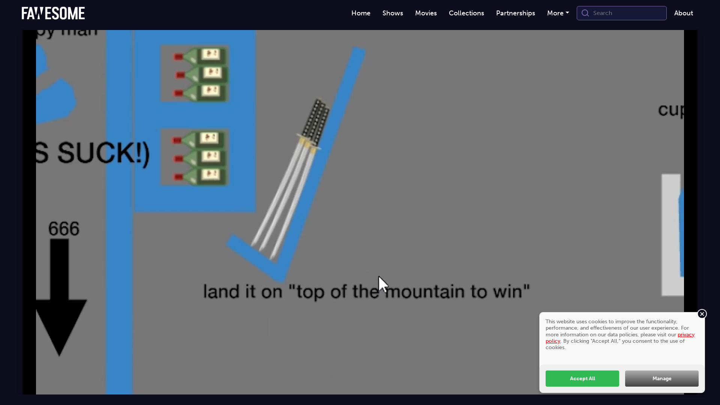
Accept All (582, 378)
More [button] (555, 13)
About (683, 13)
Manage (662, 378)
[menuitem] (360, 13)
